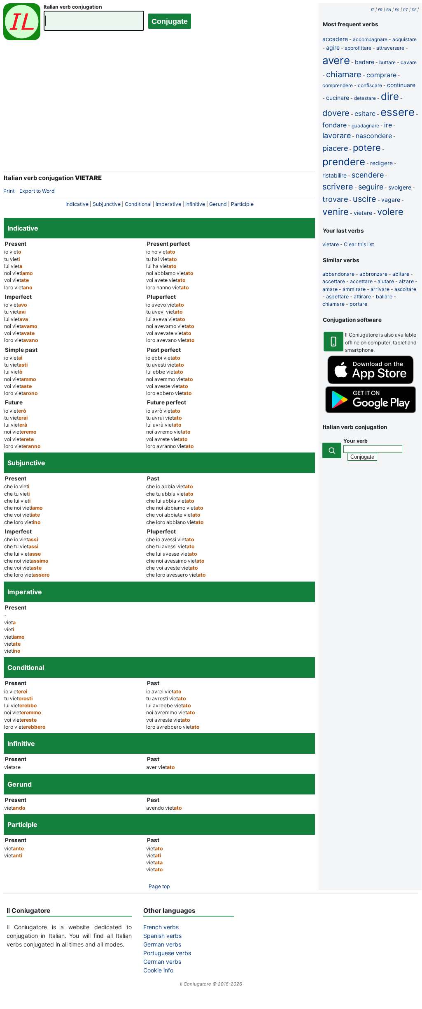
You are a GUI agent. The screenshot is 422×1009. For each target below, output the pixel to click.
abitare (400, 274)
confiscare (370, 85)
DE (414, 9)
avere (336, 60)
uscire (364, 199)
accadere (335, 38)
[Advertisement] (159, 111)
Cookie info (158, 970)
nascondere (374, 136)
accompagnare (370, 39)
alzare (406, 281)
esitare (364, 113)
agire (333, 47)
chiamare (343, 74)
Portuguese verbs (167, 952)
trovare (335, 199)
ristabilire (334, 175)
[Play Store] (370, 411)
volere (390, 211)
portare (358, 304)
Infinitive (195, 204)
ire (388, 125)
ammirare (354, 289)
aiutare (386, 281)
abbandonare (338, 274)
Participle (242, 204)
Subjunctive (107, 204)
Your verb (355, 441)
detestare (365, 98)
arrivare (380, 289)
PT (405, 9)
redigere (381, 162)
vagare (390, 199)
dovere (336, 113)
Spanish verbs (162, 935)
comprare (381, 75)
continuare (401, 84)
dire (390, 96)
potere (367, 147)
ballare (384, 296)
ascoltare (405, 289)
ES (397, 9)
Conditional (138, 204)
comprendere (337, 85)
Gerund (218, 204)
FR (380, 9)
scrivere (337, 187)
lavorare (336, 135)
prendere (343, 162)
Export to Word (37, 191)
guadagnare (365, 125)
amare (330, 289)
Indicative (77, 204)
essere (397, 112)
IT (372, 9)
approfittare (358, 48)
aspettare (337, 296)
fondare (334, 125)
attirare (362, 296)
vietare (363, 212)
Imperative (168, 204)
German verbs (162, 944)
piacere (335, 148)
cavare (409, 62)
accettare (333, 281)
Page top (159, 886)
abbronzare (373, 274)
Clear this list (359, 244)
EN (388, 9)
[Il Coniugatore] (21, 22)
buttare (387, 62)
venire (335, 211)
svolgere (399, 187)
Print (8, 191)
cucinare (337, 97)
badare (364, 61)
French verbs (161, 927)
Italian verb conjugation (73, 7)
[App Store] (370, 382)
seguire (370, 186)
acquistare (404, 39)
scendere (368, 175)
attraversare (390, 48)
